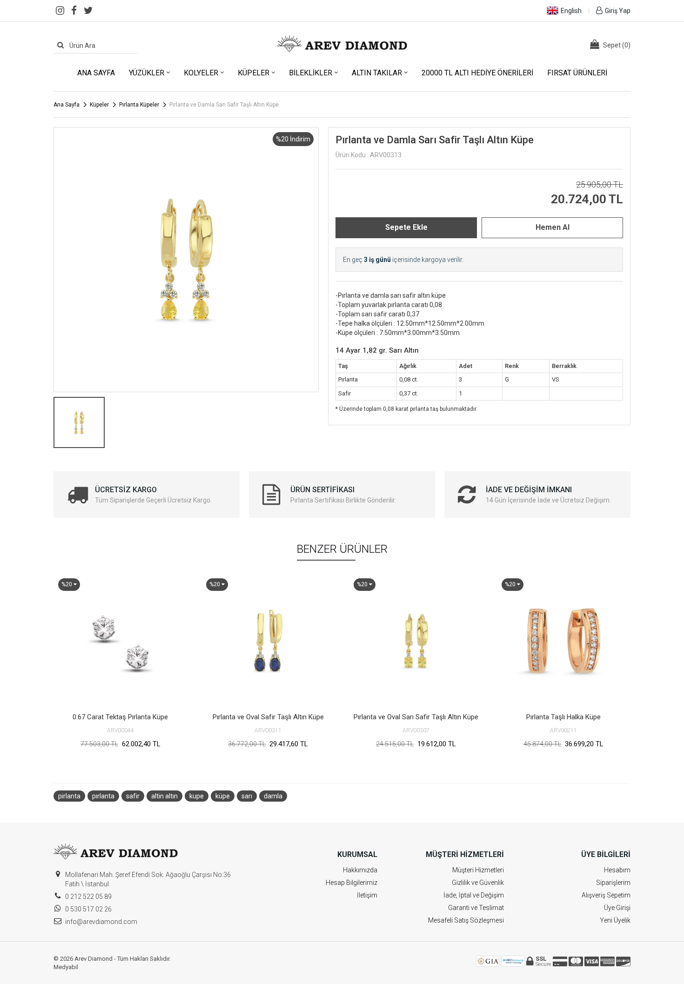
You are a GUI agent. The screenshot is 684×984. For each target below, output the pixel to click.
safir (133, 796)
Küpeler (253, 72)
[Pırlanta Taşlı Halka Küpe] (564, 640)
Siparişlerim (613, 882)
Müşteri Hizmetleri (478, 870)
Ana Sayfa (96, 72)
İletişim (367, 895)
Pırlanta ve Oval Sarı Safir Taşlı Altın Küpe (416, 717)
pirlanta (69, 796)
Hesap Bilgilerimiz (351, 882)
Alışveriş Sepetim (606, 895)
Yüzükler (146, 72)
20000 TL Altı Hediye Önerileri (477, 72)
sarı (246, 796)
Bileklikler (310, 72)
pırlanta (103, 796)
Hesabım (617, 870)
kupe (196, 796)
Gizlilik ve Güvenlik (478, 882)
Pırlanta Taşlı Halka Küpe (563, 717)
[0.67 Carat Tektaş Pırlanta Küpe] (120, 640)
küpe (222, 796)
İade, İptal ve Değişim (473, 895)
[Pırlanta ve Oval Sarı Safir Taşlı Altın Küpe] (416, 640)
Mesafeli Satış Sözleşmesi (466, 920)
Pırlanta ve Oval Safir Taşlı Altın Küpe (268, 717)
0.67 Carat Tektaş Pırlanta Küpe (120, 717)
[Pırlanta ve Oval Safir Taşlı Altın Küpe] (268, 640)
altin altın (164, 796)
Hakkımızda (360, 870)
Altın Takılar (377, 72)
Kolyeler (201, 72)
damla (273, 796)
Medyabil (66, 967)
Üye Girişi (617, 907)
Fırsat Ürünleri (577, 72)
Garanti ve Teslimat (476, 907)
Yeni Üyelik (615, 920)
